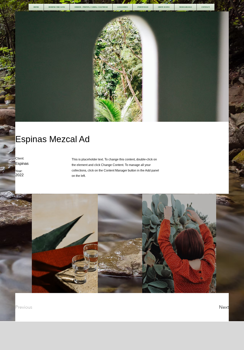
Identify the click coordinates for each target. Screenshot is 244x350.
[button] (122, 7)
